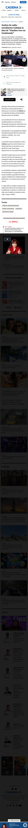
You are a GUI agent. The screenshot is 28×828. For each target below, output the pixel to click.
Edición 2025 (11, 17)
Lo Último (3, 10)
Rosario (23, 10)
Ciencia (10, 226)
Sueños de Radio (14, 14)
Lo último (13, 222)
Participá (23, 2)
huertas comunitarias (8, 208)
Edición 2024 (4, 17)
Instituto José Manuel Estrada (10, 205)
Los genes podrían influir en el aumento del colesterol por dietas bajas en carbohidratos (14, 229)
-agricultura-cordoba (7, 211)
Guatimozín (19, 208)
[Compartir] (21, 99)
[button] (24, 60)
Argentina (9, 10)
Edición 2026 (18, 17)
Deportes (7, 2)
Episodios (9, 95)
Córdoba (16, 10)
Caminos (13, 2)
